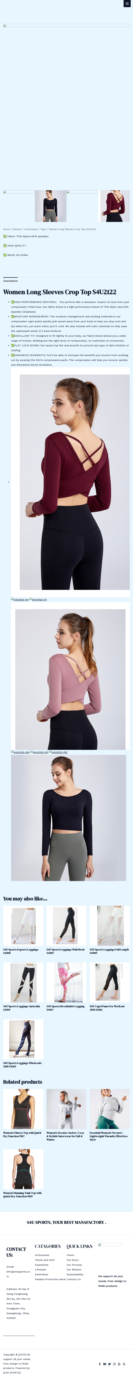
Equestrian (41, 1264)
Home (6, 229)
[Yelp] (124, 1364)
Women (17, 229)
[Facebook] (99, 1364)
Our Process (74, 1264)
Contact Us (74, 1279)
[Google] (119, 1364)
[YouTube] (104, 1364)
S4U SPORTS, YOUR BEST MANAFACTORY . (66, 1222)
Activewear (31, 229)
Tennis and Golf (44, 1259)
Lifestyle (40, 1269)
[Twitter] (109, 1364)
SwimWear (41, 1274)
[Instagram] (114, 1364)
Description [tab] (10, 280)
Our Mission (74, 1269)
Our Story (73, 1259)
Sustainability (75, 1274)
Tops (43, 229)
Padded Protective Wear (50, 1279)
